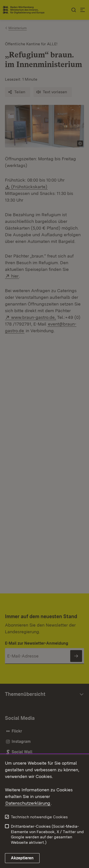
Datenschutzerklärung (27, 803)
